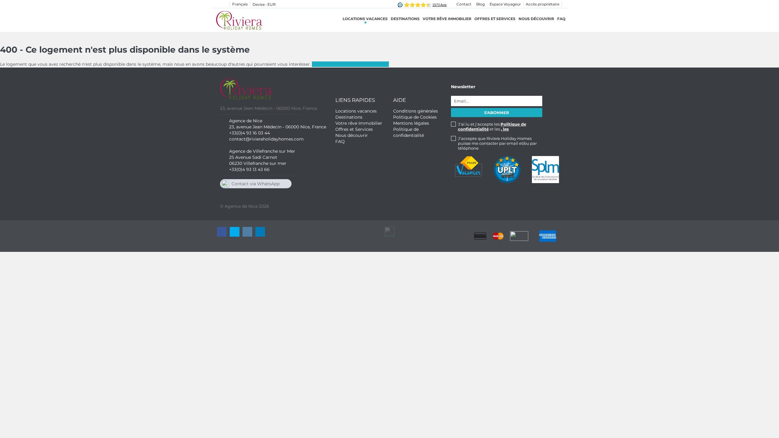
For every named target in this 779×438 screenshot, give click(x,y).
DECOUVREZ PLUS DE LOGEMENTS (350, 64)
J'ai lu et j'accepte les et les (492, 126)
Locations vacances (365, 18)
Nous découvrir (536, 18)
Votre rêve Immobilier (447, 18)
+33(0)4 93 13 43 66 (249, 169)
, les (505, 129)
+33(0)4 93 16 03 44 (249, 133)
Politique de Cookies (415, 117)
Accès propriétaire (542, 4)
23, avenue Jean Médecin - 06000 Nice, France (277, 127)
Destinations (348, 117)
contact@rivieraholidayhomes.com (266, 139)
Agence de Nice (245, 120)
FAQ (561, 18)
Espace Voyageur (505, 4)
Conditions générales (415, 111)
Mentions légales (411, 123)
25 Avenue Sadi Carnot (253, 157)
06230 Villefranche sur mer (257, 163)
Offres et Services (494, 18)
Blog (480, 4)
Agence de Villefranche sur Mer (262, 151)
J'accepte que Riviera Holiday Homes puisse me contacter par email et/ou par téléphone (497, 143)
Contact (463, 4)
